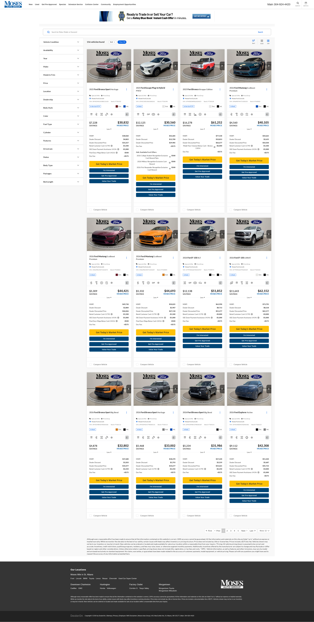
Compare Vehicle (100, 210)
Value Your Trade (109, 181)
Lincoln (78, 578)
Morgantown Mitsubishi (168, 591)
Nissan (105, 578)
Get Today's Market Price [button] (109, 163)
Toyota (91, 578)
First (209, 530)
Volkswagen (111, 588)
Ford (72, 578)
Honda (102, 588)
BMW (85, 578)
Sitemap (109, 616)
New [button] (31, 4)
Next (244, 530)
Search (260, 32)
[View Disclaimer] (112, 114)
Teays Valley (144, 588)
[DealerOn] (77, 616)
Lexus (98, 578)
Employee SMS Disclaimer (128, 616)
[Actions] (126, 89)
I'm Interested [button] (109, 170)
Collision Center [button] (91, 4)
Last (252, 530)
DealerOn (102, 616)
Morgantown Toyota (166, 588)
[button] (128, 66)
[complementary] (306, 614)
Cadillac (74, 588)
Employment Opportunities (124, 4)
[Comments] (127, 114)
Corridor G (133, 588)
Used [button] (37, 4)
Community (106, 4)
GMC (80, 588)
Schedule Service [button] (75, 4)
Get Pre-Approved (109, 176)
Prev (217, 530)
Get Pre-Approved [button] (49, 4)
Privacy (115, 616)
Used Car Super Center (127, 578)
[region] (109, 146)
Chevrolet (113, 578)
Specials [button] (62, 4)
